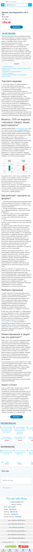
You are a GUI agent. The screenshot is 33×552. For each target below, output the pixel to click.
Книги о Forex (6, 76)
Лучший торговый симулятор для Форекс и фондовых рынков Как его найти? (7, 438)
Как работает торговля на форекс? (12, 71)
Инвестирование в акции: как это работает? (14, 74)
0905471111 (18, 516)
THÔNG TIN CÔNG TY (7, 542)
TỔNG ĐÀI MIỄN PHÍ (17, 502)
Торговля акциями (7, 66)
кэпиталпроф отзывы (22, 128)
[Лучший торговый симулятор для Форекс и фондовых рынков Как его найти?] (6, 431)
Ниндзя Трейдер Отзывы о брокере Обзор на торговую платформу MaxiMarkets (20, 438)
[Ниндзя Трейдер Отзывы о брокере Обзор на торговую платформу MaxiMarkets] (20, 431)
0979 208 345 (14, 514)
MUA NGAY (16, 27)
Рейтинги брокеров (7, 73)
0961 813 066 (13, 511)
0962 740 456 (11, 507)
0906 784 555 (12, 509)
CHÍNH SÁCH (24, 542)
